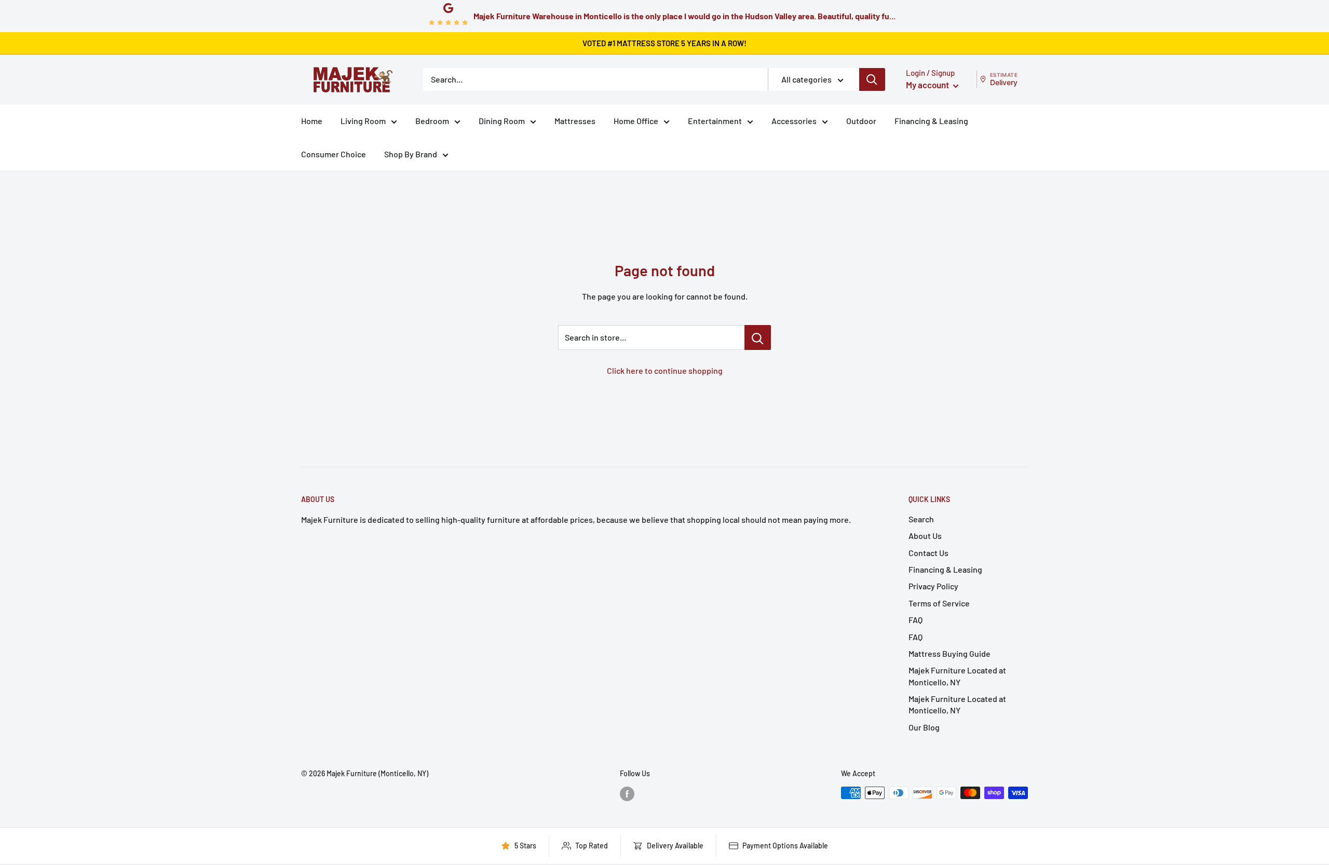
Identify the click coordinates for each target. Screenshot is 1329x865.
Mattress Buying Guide (949, 653)
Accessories (794, 121)
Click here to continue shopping (665, 370)
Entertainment (715, 121)
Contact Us (928, 553)
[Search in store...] (757, 337)
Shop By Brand (410, 154)
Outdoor (861, 121)
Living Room (363, 121)
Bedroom (432, 121)
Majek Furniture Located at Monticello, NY (957, 675)
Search (921, 519)
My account (928, 84)
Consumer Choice (333, 154)
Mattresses (574, 121)
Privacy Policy (933, 586)
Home (311, 121)
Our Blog (924, 727)
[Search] (872, 79)
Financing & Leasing (931, 121)
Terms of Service (939, 603)
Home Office (636, 121)
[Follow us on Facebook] (627, 794)
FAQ (915, 620)
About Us (925, 535)
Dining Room (502, 121)
